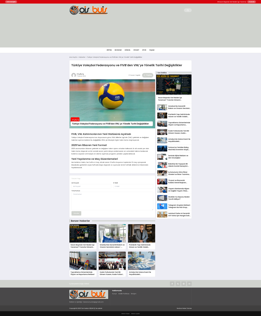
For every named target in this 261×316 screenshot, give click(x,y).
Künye (114, 294)
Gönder (76, 213)
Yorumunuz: (75, 191)
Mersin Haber (125, 313)
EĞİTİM (109, 50)
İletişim (133, 294)
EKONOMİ (118, 50)
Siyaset (136, 50)
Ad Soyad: (75, 183)
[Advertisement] (130, 32)
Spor (144, 50)
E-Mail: (115, 183)
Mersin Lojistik (135, 313)
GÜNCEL (127, 50)
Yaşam (151, 50)
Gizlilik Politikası (123, 294)
